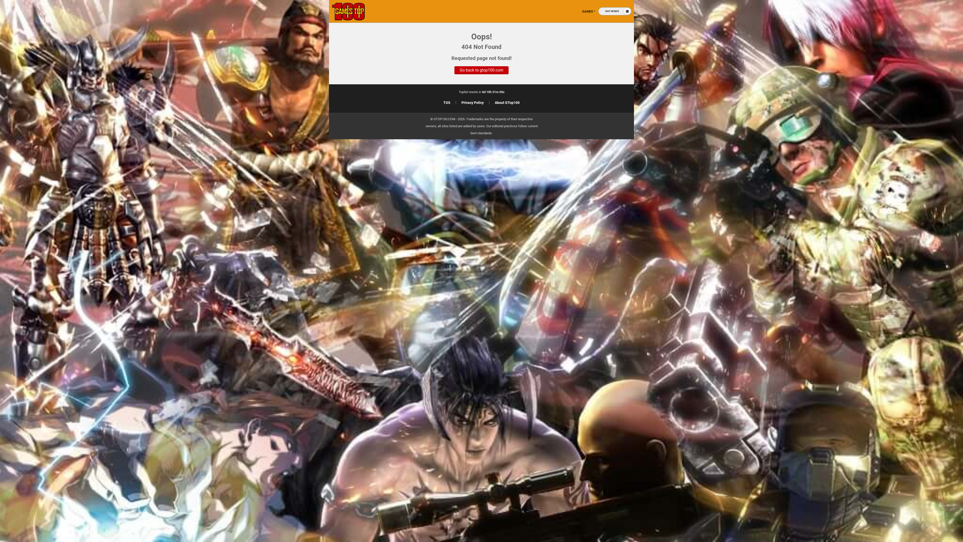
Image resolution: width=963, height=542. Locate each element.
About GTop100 (507, 103)
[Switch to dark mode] (614, 11)
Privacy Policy (472, 103)
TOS (446, 103)
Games (587, 11)
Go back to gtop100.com (481, 70)
